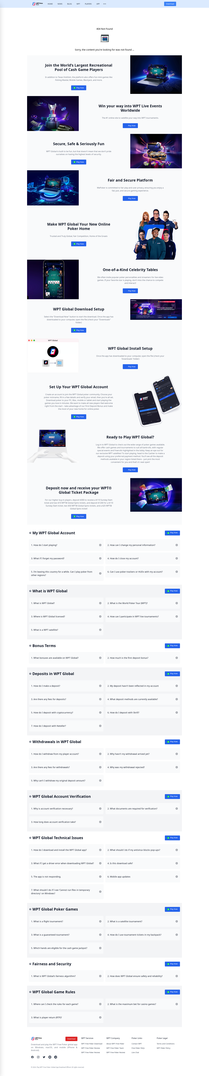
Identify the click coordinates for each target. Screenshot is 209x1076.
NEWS (60, 4)
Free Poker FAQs (138, 1048)
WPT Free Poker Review (90, 1048)
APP (98, 4)
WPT (78, 4)
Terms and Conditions (166, 1044)
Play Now (78, 88)
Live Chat (135, 1052)
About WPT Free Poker (115, 1044)
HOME (50, 4)
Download (170, 4)
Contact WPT (137, 1044)
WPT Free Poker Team (115, 1048)
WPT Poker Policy (163, 1048)
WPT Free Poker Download (91, 1044)
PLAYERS (88, 4)
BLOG (69, 4)
